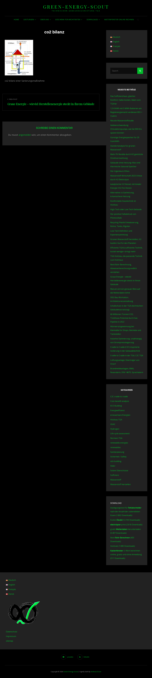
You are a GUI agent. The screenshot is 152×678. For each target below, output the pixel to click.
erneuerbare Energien (120, 415)
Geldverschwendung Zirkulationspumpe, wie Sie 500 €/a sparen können (126, 129)
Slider (112, 466)
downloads (92, 19)
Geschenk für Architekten (67, 19)
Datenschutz (11, 631)
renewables (115, 447)
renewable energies (119, 442)
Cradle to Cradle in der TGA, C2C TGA (126, 355)
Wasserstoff (115, 479)
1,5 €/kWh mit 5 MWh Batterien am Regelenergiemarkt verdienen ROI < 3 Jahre (126, 112)
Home (16, 19)
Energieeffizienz (117, 410)
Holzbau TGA (116, 419)
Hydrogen (114, 429)
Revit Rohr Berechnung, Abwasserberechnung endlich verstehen (123, 268)
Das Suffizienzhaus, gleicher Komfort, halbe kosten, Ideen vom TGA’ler (125, 100)
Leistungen (28, 19)
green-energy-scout (76, 7)
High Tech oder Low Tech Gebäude (126, 209)
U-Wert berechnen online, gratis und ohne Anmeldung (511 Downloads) (126, 554)
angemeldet (25, 134)
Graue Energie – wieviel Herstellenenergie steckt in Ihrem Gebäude (125, 280)
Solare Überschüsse (119, 470)
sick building (115, 461)
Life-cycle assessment (120, 433)
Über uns (44, 19)
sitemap (9, 641)
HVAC (112, 424)
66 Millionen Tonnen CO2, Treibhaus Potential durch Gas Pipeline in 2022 (124, 318)
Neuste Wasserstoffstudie (122, 120)
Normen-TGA (116, 438)
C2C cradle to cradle (119, 396)
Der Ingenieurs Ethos (119, 171)
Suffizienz (114, 475)
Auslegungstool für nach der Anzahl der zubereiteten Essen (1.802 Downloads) (125, 511)
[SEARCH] (138, 19)
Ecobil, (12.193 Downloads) (125, 520)
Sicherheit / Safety (118, 456)
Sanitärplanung (117, 452)
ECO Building (116, 405)
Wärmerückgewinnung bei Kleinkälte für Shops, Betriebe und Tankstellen (125, 330)
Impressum (11, 636)
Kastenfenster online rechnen (119, 19)
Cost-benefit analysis (119, 401)
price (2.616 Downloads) (126, 524)
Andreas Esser (96, 672)
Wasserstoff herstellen (120, 484)
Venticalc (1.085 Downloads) (122, 546)
